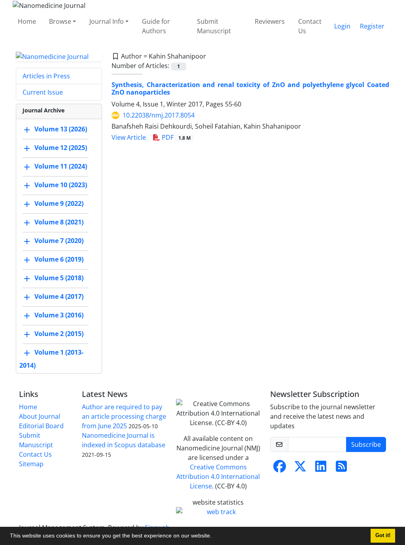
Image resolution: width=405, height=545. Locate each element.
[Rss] (341, 468)
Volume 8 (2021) (58, 222)
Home (27, 21)
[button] (214, 537)
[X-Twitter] (300, 468)
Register (372, 26)
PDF (175, 137)
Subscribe (366, 444)
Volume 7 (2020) (58, 241)
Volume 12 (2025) (60, 148)
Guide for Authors (156, 26)
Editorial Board (41, 426)
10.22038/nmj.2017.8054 (159, 115)
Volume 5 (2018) (58, 278)
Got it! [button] (382, 535)
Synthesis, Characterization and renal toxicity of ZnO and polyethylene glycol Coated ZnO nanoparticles (250, 88)
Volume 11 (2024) (60, 166)
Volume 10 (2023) (60, 185)
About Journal (39, 416)
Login (342, 26)
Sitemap (31, 464)
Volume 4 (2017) (58, 296)
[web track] (218, 512)
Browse (60, 21)
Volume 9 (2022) (58, 203)
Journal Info (106, 21)
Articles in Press (46, 76)
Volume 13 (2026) (60, 129)
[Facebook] (279, 468)
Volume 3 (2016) (58, 315)
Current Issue (43, 92)
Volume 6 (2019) (58, 259)
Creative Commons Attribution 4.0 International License (218, 476)
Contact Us (310, 26)
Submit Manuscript (214, 26)
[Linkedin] (320, 468)
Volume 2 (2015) (58, 334)
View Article (129, 137)
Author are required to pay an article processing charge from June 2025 (124, 416)
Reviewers (270, 21)
